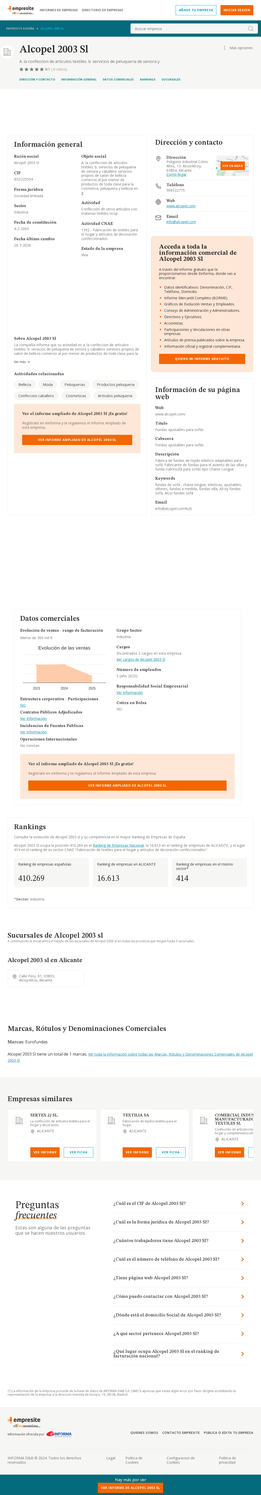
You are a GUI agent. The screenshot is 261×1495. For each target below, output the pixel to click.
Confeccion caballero (36, 395)
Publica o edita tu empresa (228, 1433)
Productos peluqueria (116, 384)
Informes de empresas (59, 10)
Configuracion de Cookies (181, 1460)
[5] (42, 69)
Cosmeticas (76, 395)
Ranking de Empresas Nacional (118, 845)
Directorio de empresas (102, 10)
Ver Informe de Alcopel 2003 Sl (130, 1488)
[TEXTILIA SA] (111, 1120)
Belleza (24, 384)
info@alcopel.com (181, 222)
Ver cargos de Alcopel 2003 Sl (140, 659)
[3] (32, 69)
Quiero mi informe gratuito (202, 359)
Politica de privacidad (227, 1460)
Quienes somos (144, 1433)
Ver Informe (45, 1152)
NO (23, 705)
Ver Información (33, 719)
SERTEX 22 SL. (44, 1115)
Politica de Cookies (133, 1460)
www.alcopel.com (180, 206)
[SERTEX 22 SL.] (19, 1120)
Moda (48, 384)
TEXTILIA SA (136, 1115)
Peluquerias (74, 384)
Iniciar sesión (237, 10)
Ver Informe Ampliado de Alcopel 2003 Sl (77, 440)
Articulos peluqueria (115, 395)
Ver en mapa (233, 166)
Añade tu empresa (196, 10)
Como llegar (176, 174)
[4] (37, 69)
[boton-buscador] (251, 28)
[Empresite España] (23, 10)
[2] (27, 69)
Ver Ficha (78, 1152)
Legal (110, 1458)
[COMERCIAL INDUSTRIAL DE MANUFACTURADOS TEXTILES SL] (204, 1120)
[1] (21, 69)
